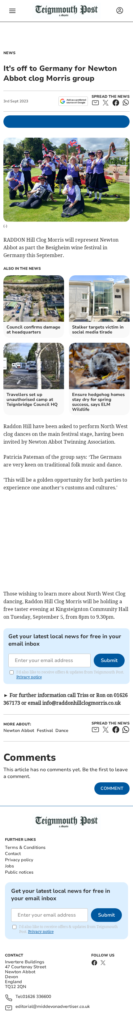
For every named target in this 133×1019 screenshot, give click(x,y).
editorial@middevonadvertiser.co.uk (52, 1006)
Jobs (9, 866)
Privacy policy (19, 860)
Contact (13, 854)
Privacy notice (29, 677)
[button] (12, 10)
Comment (112, 788)
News (9, 52)
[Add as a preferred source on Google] (73, 101)
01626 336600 (37, 997)
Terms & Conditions (25, 847)
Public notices (19, 872)
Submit (109, 660)
